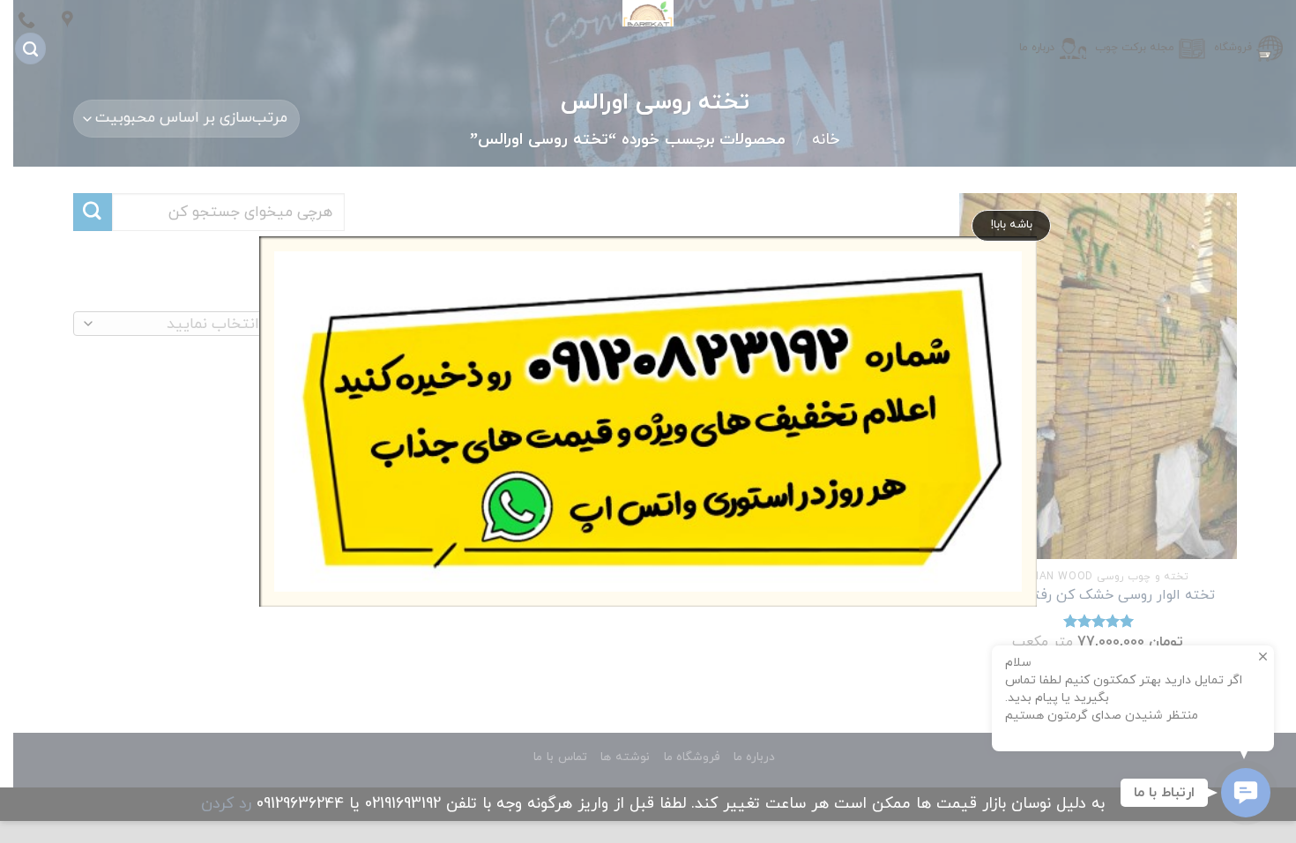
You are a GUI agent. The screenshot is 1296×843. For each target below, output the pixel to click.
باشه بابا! (1011, 225)
